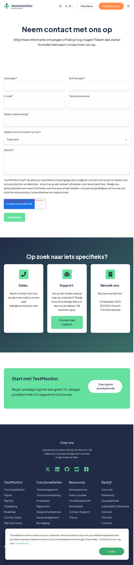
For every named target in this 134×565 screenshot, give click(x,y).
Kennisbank (76, 506)
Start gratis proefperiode (106, 386)
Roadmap (10, 512)
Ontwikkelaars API (80, 500)
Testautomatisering (48, 495)
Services (106, 512)
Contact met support (67, 322)
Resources (77, 482)
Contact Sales (12, 517)
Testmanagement (47, 489)
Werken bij (107, 495)
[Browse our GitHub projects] (67, 469)
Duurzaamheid (110, 500)
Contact (106, 523)
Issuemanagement (47, 517)
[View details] (47, 469)
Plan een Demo (13, 523)
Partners (106, 517)
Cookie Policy (21, 543)
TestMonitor (13, 482)
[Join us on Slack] (57, 469)
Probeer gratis (111, 6)
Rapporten (43, 506)
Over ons (106, 489)
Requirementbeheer (48, 512)
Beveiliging (43, 523)
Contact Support (79, 512)
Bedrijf (106, 482)
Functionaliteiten (14, 489)
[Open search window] (60, 6)
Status (73, 517)
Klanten (8, 500)
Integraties (43, 500)
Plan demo (87, 6)
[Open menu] (128, 6)
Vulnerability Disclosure (115, 506)
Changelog (10, 506)
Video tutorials (77, 495)
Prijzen (8, 495)
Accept (112, 551)
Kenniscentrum (78, 489)
